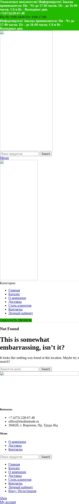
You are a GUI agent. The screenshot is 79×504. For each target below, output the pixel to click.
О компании (17, 442)
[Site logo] (26, 149)
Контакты (15, 449)
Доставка (15, 445)
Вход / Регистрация (22, 491)
